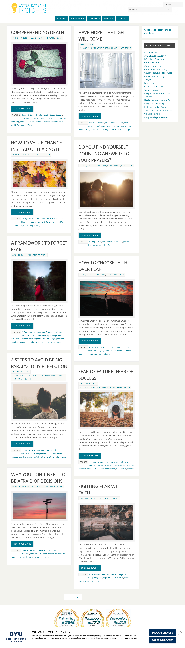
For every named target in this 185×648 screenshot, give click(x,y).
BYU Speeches (95, 241)
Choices (25, 550)
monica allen (110, 468)
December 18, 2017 (89, 498)
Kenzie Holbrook (52, 222)
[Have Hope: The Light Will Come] (106, 70)
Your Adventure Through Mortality (34, 557)
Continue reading (22, 108)
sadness (54, 121)
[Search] (169, 9)
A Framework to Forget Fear (33, 332)
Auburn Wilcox (95, 347)
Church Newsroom (153, 66)
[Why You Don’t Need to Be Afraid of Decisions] (39, 506)
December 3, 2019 (20, 372)
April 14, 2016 (86, 44)
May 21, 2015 (86, 165)
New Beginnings (48, 339)
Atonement (98, 48)
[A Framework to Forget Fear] (39, 280)
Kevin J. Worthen (92, 581)
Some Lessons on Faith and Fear (96, 354)
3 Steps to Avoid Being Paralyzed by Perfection (41, 450)
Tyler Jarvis (61, 457)
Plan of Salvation (27, 121)
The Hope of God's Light (121, 129)
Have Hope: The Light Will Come (119, 126)
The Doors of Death (25, 125)
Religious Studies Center (155, 107)
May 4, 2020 (85, 274)
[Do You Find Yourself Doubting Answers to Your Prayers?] (106, 189)
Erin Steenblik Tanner (114, 122)
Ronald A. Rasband (19, 342)
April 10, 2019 (18, 255)
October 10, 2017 (88, 383)
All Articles (36, 38)
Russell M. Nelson (42, 121)
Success (130, 468)
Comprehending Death (37, 32)
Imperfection (57, 453)
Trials (58, 38)
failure (114, 465)
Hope (36, 118)
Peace (51, 38)
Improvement (16, 457)
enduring (25, 118)
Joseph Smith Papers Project (157, 93)
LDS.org (54, 118)
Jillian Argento (35, 339)
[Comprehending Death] (39, 63)
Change (25, 218)
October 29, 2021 (20, 486)
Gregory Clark (103, 350)
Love (64, 118)
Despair (59, 115)
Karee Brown (45, 118)
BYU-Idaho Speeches (154, 59)
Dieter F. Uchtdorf (96, 122)
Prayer (117, 165)
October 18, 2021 (20, 155)
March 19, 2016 (19, 38)
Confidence (107, 241)
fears (94, 468)
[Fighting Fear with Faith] (106, 522)
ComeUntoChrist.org (154, 76)
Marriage (99, 245)
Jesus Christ (111, 48)
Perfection (27, 457)
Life (85, 129)
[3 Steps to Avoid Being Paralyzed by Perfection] (39, 401)
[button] (180, 632)
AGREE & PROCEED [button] (162, 640)
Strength (106, 129)
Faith (45, 38)
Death (52, 115)
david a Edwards (104, 465)
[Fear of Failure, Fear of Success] (106, 409)
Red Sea (107, 245)
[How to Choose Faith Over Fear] (106, 298)
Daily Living (50, 486)
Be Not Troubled (34, 335)
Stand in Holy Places (36, 342)
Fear (31, 118)
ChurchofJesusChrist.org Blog (158, 72)
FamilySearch (150, 83)
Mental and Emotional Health (114, 387)
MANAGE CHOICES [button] (162, 632)
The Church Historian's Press (158, 110)
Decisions (33, 550)
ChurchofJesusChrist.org (156, 69)
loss (60, 118)
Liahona (100, 468)
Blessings (46, 335)
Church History (151, 62)
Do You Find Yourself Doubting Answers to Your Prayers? (103, 154)
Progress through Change (30, 225)
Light (90, 129)
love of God (97, 129)
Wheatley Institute (153, 113)
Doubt (115, 241)
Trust (48, 342)
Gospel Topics (151, 90)
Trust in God (56, 342)
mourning (15, 121)
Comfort (25, 115)
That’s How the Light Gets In (44, 457)
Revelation (126, 165)
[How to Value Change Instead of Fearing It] (39, 174)
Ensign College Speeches (156, 117)
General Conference (96, 126)
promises (60, 339)
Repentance (121, 468)
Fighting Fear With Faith (113, 578)
